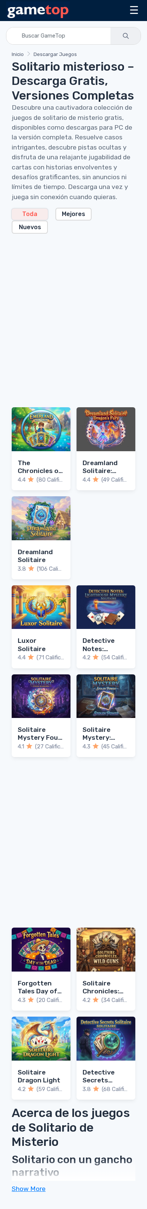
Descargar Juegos (55, 54)
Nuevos (30, 227)
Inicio (18, 54)
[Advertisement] (73, 316)
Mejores (73, 214)
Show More (29, 1188)
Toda (29, 214)
